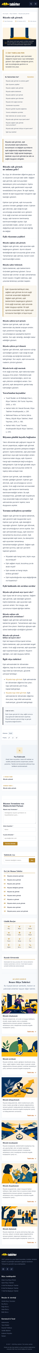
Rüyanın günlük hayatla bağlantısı (16, 109)
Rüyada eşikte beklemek (13, 91)
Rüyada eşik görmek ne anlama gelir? (17, 81)
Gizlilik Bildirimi (6, 1330)
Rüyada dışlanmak (9, 1229)
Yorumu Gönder (10, 843)
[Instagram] (3, 1269)
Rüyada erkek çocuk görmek (16, 903)
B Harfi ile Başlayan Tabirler (10, 1288)
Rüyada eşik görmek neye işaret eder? (18, 119)
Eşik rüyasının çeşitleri (12, 84)
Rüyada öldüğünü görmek (15, 887)
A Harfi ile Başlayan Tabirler (10, 1285)
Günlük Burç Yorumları (8, 1301)
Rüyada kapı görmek (14, 679)
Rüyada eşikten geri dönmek (15, 98)
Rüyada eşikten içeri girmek (14, 95)
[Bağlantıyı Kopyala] (9, 737)
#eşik (10, 733)
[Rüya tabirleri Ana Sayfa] (11, 4)
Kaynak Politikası (7, 1328)
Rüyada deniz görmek (14, 895)
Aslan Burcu (5, 1309)
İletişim (4, 1336)
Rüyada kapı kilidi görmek (16, 693)
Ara (32, 860)
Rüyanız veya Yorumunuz (10, 809)
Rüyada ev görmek (13, 899)
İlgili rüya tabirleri (11, 132)
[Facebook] (7, 1269)
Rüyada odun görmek (14, 907)
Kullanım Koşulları (7, 1333)
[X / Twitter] (16, 737)
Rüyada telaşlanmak (10, 1016)
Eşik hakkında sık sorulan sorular (16, 116)
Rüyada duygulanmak (11, 1186)
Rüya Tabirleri (13, 13)
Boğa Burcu (5, 1306)
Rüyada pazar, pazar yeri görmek (17, 911)
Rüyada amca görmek (14, 880)
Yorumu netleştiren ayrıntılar (14, 112)
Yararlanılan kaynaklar (12, 105)
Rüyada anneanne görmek (15, 876)
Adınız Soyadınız (8, 826)
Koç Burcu (5, 1304)
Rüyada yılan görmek (13, 884)
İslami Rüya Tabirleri (8, 1283)
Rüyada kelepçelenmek (11, 1100)
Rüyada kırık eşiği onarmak (14, 102)
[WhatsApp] (12, 737)
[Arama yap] (31, 4)
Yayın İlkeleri (5, 1325)
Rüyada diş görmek (13, 891)
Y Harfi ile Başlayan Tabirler (10, 1291)
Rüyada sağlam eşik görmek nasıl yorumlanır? (14, 124)
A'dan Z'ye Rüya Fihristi (9, 1280)
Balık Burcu (5, 1312)
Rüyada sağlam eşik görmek (14, 88)
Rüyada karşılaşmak (10, 1143)
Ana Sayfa (5, 13)
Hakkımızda (5, 1322)
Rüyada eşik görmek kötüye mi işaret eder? (19, 128)
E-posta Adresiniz (8, 834)
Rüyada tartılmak (9, 1059)
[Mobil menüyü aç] (35, 4)
